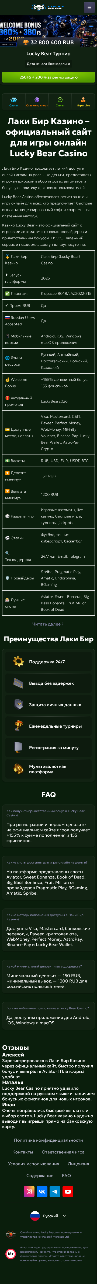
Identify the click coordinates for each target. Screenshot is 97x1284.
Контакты (22, 1152)
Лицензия (78, 1163)
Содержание (39, 1175)
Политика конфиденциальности (48, 1140)
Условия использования (33, 1163)
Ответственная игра (63, 1152)
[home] (48, 7)
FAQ (66, 1175)
